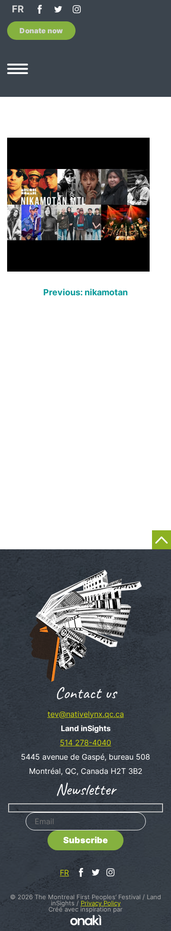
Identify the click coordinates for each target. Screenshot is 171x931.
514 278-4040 (85, 742)
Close (155, 272)
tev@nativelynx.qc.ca (86, 714)
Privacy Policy (101, 903)
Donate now (41, 30)
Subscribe (85, 840)
